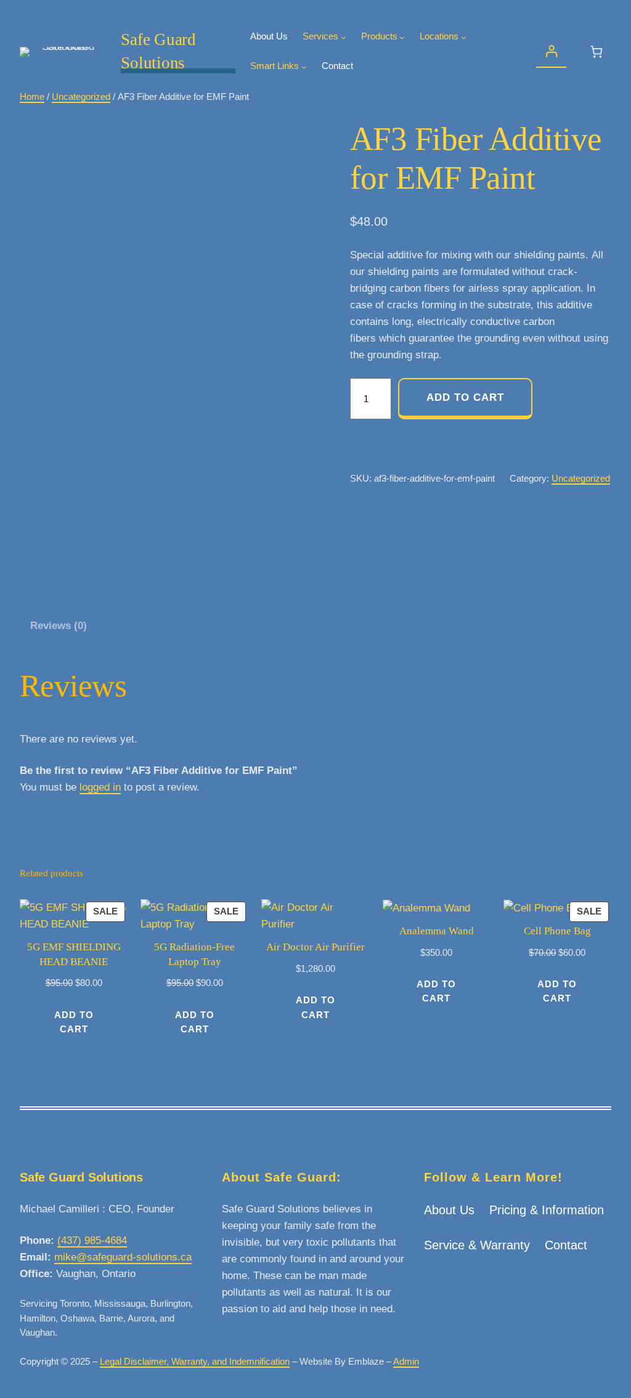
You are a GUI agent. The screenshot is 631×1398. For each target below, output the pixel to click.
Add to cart (465, 397)
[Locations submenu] (463, 37)
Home (32, 97)
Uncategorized (81, 97)
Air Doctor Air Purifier (315, 947)
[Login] (551, 52)
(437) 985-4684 (92, 1240)
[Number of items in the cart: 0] (596, 52)
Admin (406, 1362)
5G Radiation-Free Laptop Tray (194, 954)
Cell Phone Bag (557, 931)
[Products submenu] (402, 37)
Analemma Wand (436, 931)
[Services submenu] (343, 37)
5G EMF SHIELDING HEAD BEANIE (74, 954)
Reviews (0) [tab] (58, 625)
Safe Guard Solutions (81, 1177)
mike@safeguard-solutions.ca (123, 1257)
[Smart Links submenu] (304, 67)
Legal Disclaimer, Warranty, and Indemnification (195, 1362)
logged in (100, 787)
